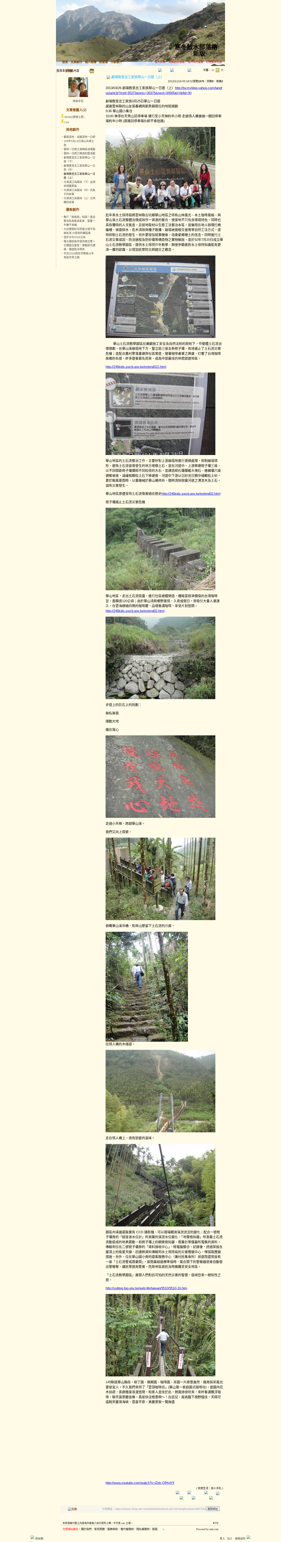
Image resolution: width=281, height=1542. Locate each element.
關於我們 (86, 1529)
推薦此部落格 (176, 62)
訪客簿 (103, 62)
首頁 (65, 62)
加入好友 (160, 62)
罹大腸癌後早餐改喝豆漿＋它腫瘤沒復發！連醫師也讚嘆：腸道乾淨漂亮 (79, 245)
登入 (222, 1538)
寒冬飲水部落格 (196, 47)
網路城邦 (217, 3)
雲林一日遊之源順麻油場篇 (79, 149)
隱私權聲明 (143, 1529)
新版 (199, 53)
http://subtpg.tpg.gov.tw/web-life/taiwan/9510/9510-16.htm (146, 1288)
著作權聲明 (127, 1529)
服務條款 (112, 1529)
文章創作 (76, 62)
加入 (229, 1538)
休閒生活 (203, 1488)
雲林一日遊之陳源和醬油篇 (79, 153)
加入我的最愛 (196, 62)
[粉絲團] (32, 1537)
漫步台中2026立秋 (75, 237)
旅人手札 (216, 1488)
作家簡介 (116, 62)
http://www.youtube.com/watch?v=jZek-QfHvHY (140, 1483)
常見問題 (99, 1529)
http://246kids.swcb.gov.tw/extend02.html (191, 493)
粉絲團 (39, 1538)
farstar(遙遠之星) (74, 117)
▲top (215, 1522)
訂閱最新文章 (214, 62)
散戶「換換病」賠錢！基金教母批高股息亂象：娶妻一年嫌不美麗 (79, 221)
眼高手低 (78, 101)
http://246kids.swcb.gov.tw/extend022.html (136, 367)
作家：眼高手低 (211, 53)
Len (67, 122)
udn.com (213, 1529)
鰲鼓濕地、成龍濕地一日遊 (79, 137)
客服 (154, 1529)
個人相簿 (90, 62)
